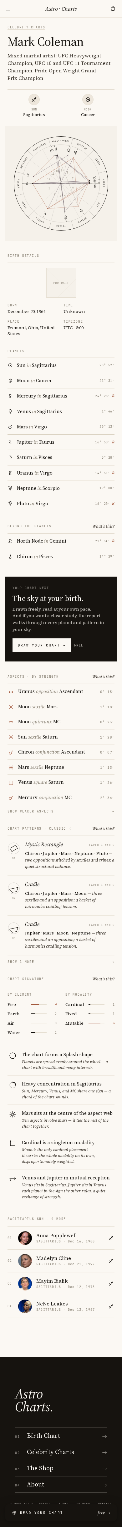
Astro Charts (61, 8)
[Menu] (9, 9)
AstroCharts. (34, 1400)
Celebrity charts (26, 27)
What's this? (103, 526)
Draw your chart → (42, 645)
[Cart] (113, 9)
